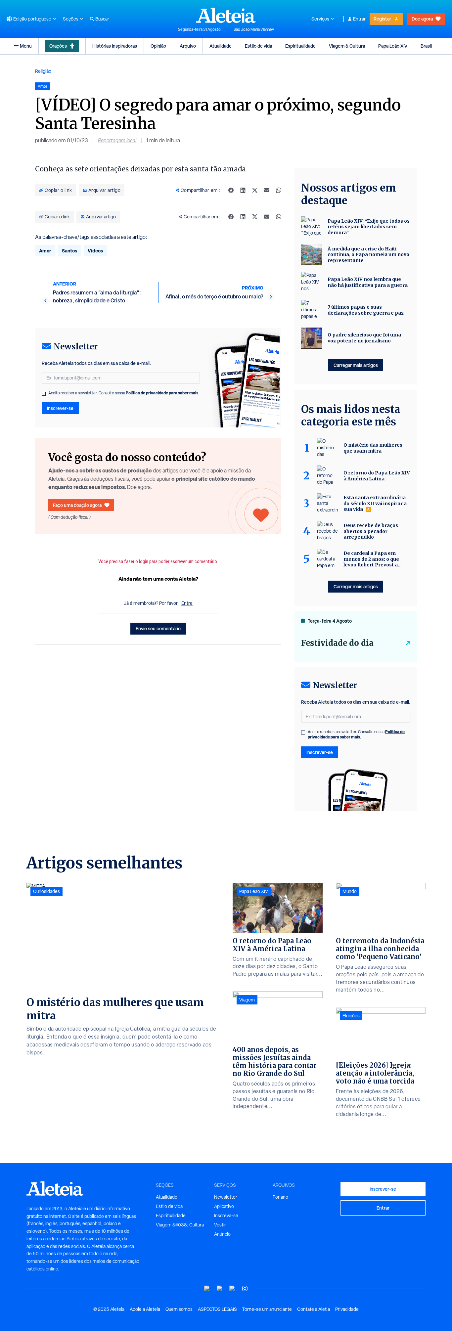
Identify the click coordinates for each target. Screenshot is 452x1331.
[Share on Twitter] (254, 190)
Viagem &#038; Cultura (180, 1225)
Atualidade (220, 46)
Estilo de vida (258, 46)
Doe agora (422, 19)
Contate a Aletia (313, 1309)
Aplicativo (224, 1206)
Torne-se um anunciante (267, 1309)
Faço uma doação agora (77, 505)
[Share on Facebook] (231, 190)
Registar (382, 19)
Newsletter (225, 1197)
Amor (45, 250)
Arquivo (188, 46)
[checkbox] (44, 394)
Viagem (247, 1000)
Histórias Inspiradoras (114, 46)
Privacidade (347, 1309)
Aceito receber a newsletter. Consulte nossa (124, 393)
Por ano (280, 1197)
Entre (187, 603)
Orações (58, 46)
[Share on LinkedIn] (243, 190)
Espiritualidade (300, 46)
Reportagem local (117, 140)
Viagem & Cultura (347, 46)
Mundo (349, 891)
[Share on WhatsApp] (278, 190)
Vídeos (95, 250)
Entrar (359, 19)
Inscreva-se (226, 1216)
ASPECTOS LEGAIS (217, 1309)
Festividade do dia (337, 643)
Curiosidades (46, 891)
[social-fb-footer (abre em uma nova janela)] (220, 1288)
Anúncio (222, 1234)
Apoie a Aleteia (145, 1309)
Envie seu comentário (158, 628)
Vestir (220, 1225)
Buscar (102, 19)
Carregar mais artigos (356, 365)
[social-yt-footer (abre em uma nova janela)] (207, 1288)
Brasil (426, 46)
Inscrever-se (60, 408)
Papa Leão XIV (392, 46)
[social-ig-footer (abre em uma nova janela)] (245, 1288)
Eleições (351, 1016)
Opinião (158, 46)
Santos (69, 250)
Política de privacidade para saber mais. (163, 393)
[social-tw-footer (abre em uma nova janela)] (232, 1288)
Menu (26, 46)
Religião (43, 71)
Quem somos (179, 1309)
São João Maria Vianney (254, 29)
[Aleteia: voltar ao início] (226, 15)
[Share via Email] (266, 190)
